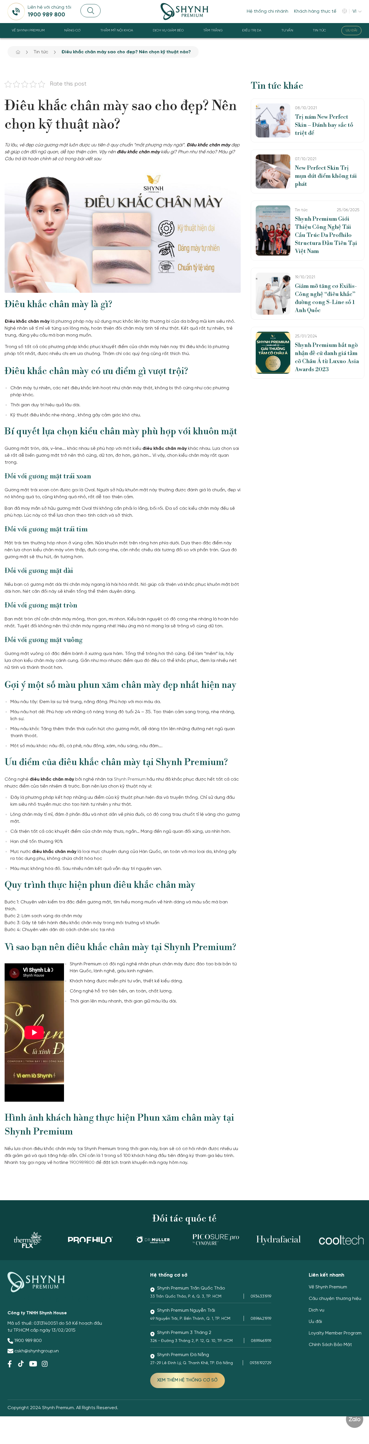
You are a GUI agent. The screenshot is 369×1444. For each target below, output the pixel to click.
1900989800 (82, 1162)
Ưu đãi (351, 30)
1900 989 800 (28, 1340)
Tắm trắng (213, 30)
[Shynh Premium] (184, 11)
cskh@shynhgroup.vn (36, 1351)
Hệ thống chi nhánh (267, 11)
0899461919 (261, 1341)
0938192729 (260, 1363)
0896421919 (261, 1319)
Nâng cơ (72, 30)
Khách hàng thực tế (315, 11)
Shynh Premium (130, 779)
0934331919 (261, 1296)
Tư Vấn (287, 30)
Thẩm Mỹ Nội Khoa (116, 30)
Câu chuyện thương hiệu (335, 1298)
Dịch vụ (316, 1310)
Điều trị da (251, 30)
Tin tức (319, 30)
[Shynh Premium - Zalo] (354, 1419)
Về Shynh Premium (28, 30)
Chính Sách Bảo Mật (330, 1344)
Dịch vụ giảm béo (168, 30)
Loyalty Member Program (335, 1333)
